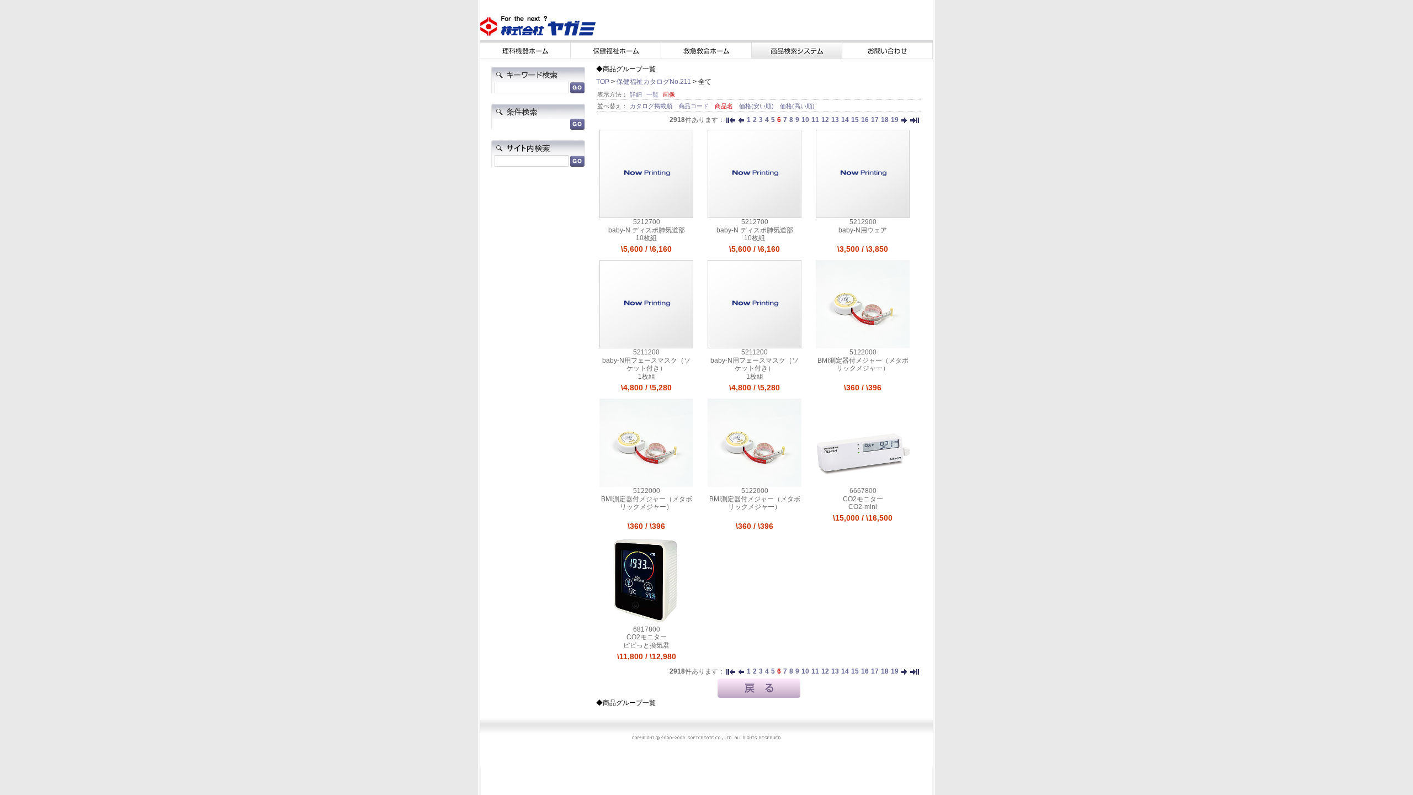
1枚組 (646, 376)
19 (895, 120)
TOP (602, 82)
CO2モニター (863, 499)
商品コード (694, 106)
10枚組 (646, 238)
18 (885, 120)
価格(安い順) (757, 106)
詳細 (636, 94)
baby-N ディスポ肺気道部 (646, 230)
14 (845, 120)
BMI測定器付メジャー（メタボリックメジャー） (863, 364)
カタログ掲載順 (652, 106)
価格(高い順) (797, 106)
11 (815, 120)
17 (875, 120)
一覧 (652, 94)
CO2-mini (862, 507)
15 (855, 120)
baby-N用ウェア (862, 230)
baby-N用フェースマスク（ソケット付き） (646, 364)
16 (865, 120)
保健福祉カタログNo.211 (654, 82)
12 (825, 120)
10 (805, 120)
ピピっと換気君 (646, 645)
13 (835, 120)
